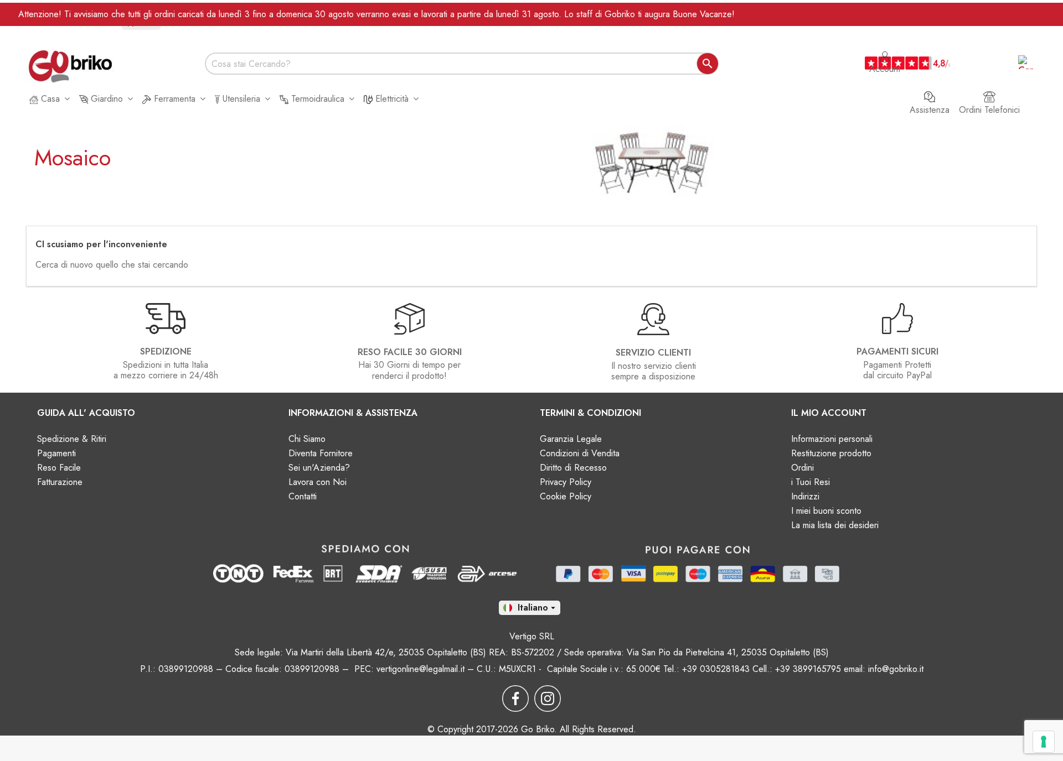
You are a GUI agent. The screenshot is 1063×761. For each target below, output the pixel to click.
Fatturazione (59, 482)
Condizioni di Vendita (580, 453)
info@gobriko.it (895, 669)
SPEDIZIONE (166, 351)
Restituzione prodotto (831, 453)
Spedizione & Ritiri (71, 438)
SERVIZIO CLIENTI (653, 352)
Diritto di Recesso (573, 467)
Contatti (302, 496)
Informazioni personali (832, 438)
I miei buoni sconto (826, 510)
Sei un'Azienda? (319, 467)
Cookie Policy (565, 496)
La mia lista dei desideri (835, 525)
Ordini (802, 467)
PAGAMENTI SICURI (897, 351)
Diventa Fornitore (320, 453)
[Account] (884, 51)
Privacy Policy (565, 482)
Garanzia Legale (571, 438)
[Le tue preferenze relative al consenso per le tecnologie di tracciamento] (1043, 741)
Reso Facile (59, 467)
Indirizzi (805, 496)
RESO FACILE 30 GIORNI (410, 352)
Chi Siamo (307, 438)
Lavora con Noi (317, 482)
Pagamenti (56, 453)
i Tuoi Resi (810, 482)
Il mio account (828, 412)
